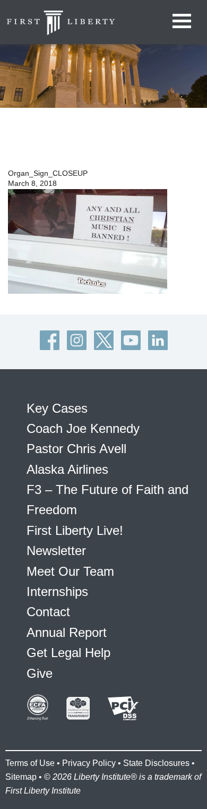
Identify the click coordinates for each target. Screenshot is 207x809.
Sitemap (21, 776)
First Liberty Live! (75, 530)
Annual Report (67, 632)
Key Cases (57, 408)
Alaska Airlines (67, 469)
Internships (57, 591)
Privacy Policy (89, 763)
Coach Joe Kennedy (83, 428)
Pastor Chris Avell (76, 448)
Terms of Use (30, 763)
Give (40, 673)
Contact (48, 611)
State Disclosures (156, 763)
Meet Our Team (70, 571)
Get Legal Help (68, 652)
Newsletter (56, 550)
